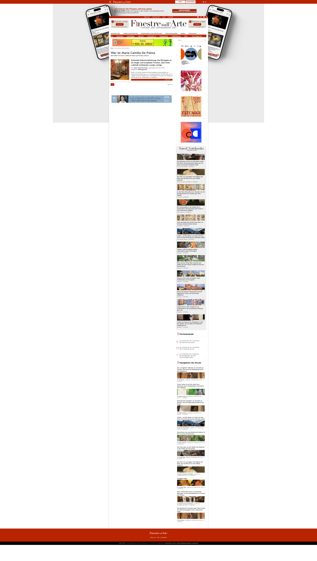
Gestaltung (192, 33)
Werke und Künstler (130, 33)
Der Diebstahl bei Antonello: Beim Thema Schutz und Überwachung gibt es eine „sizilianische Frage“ (191, 509)
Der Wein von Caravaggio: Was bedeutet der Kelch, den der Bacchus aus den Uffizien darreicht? (190, 178)
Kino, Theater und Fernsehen (197, 36)
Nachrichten (115, 33)
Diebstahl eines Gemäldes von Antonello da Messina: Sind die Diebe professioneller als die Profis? (190, 402)
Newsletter (156, 17)
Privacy (174, 543)
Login (180, 2)
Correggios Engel (182, 478)
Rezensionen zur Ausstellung (151, 33)
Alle (112, 36)
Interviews (141, 36)
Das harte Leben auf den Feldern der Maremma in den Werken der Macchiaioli (190, 448)
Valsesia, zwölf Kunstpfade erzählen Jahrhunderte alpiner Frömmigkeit (187, 250)
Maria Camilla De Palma (141, 68)
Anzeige (170, 17)
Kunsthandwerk (164, 36)
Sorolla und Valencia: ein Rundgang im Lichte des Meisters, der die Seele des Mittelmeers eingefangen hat (190, 323)
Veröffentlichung (176, 36)
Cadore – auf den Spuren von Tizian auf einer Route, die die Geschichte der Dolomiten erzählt (191, 236)
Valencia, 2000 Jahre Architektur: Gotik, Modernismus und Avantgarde (188, 279)
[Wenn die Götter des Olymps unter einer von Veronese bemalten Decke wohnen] (191, 218)
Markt (185, 36)
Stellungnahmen (171, 33)
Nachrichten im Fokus (152, 36)
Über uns (147, 17)
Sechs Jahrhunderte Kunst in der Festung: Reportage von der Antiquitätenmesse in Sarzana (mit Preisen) (191, 493)
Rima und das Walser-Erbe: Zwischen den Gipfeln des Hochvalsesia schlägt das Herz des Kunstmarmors (190, 264)
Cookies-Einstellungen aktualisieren (184, 543)
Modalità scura (195, 543)
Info (164, 17)
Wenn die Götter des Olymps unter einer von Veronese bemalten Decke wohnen (190, 223)
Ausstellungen (130, 36)
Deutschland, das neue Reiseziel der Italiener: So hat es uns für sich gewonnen (191, 433)
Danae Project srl (168, 543)
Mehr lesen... (168, 79)
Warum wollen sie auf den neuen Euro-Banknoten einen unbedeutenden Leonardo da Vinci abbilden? (190, 386)
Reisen (183, 33)
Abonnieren (190, 2)
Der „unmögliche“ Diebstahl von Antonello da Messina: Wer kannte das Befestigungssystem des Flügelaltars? (190, 369)
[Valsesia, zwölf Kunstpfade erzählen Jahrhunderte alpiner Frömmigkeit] (191, 245)
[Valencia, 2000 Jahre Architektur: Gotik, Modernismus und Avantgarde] (191, 273)
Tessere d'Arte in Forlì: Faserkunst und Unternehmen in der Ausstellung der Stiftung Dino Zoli (190, 308)
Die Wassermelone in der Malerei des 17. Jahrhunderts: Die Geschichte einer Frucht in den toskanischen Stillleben (190, 208)
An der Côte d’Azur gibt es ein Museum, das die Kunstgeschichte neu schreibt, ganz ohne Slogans (191, 193)
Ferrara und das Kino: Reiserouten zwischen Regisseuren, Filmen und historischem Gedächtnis (189, 293)
